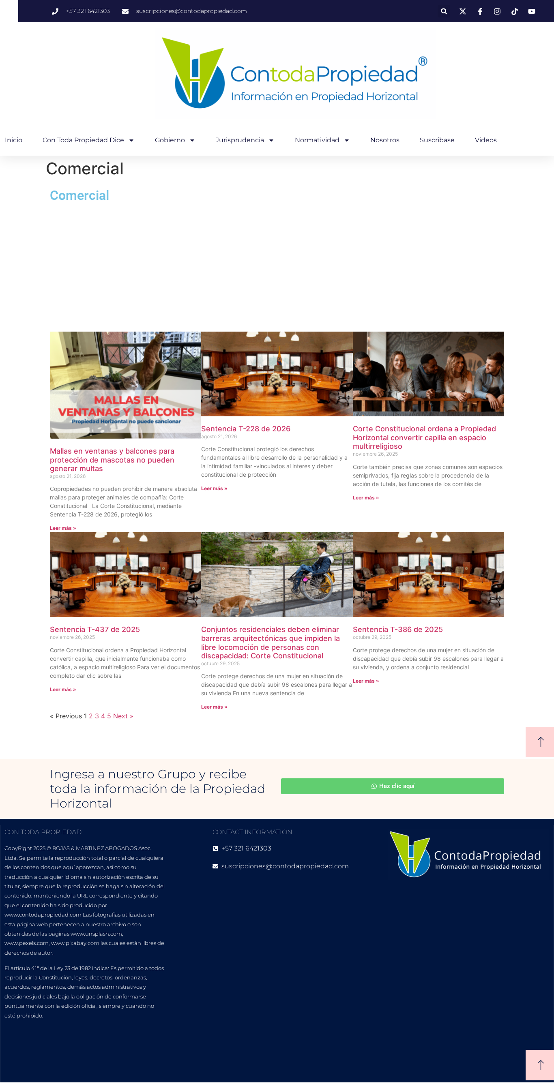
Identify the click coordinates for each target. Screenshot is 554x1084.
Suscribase (437, 140)
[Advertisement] (277, 266)
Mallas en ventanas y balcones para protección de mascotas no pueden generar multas (112, 460)
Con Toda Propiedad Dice (83, 140)
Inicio (13, 140)
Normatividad (317, 140)
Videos (486, 140)
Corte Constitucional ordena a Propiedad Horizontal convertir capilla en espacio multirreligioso (424, 437)
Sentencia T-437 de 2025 (95, 629)
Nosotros (384, 140)
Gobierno (170, 140)
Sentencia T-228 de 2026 (245, 428)
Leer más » (63, 528)
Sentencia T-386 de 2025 (398, 629)
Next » (123, 716)
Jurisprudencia (240, 140)
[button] (444, 11)
